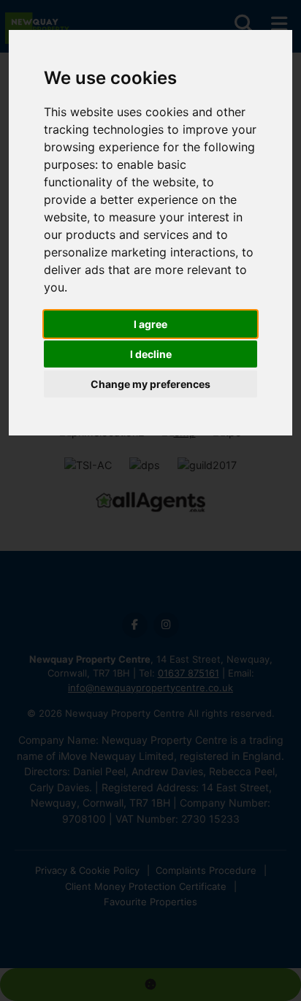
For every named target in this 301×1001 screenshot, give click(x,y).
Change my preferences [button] (150, 384)
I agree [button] (150, 324)
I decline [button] (151, 354)
